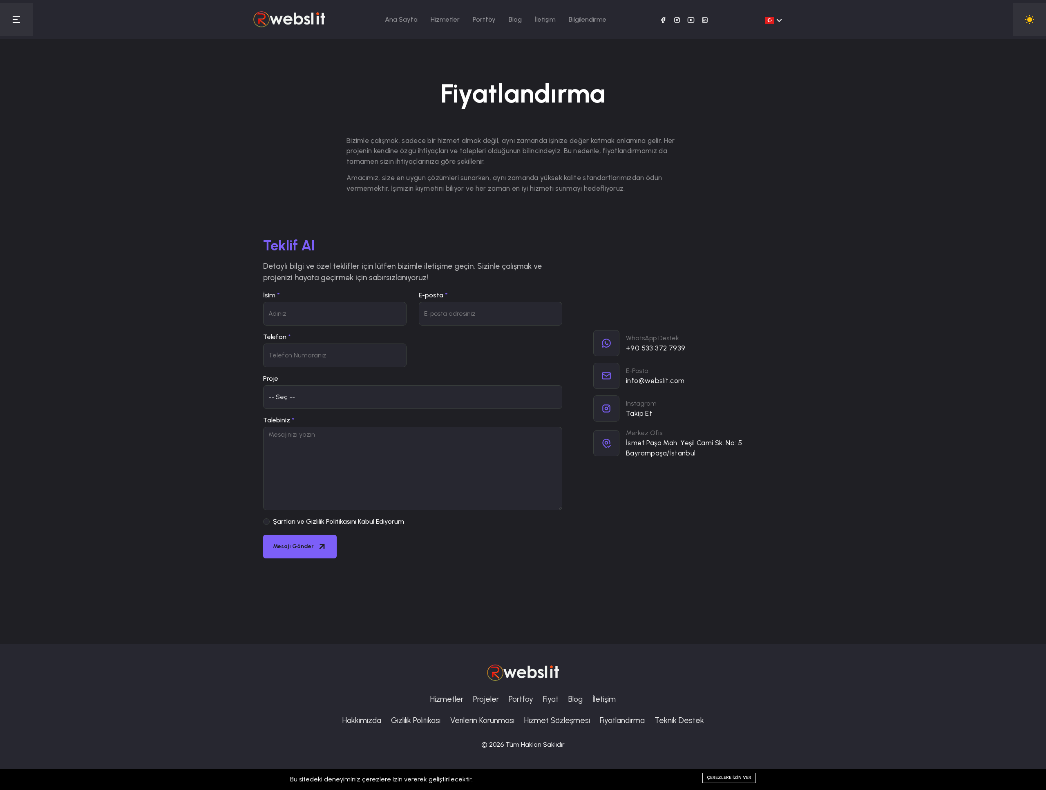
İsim (269, 295)
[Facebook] (663, 20)
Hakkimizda (361, 720)
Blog (515, 19)
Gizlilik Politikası (415, 720)
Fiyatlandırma (622, 720)
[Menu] (16, 19)
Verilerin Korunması (482, 720)
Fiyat (551, 699)
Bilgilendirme (587, 19)
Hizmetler (445, 19)
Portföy (484, 19)
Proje (270, 378)
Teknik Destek (679, 720)
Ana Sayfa (401, 19)
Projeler (486, 699)
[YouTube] (691, 20)
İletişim (545, 19)
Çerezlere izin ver (729, 777)
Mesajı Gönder (293, 546)
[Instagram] (677, 20)
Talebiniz (276, 420)
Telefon (274, 337)
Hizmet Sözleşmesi (557, 720)
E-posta (431, 295)
